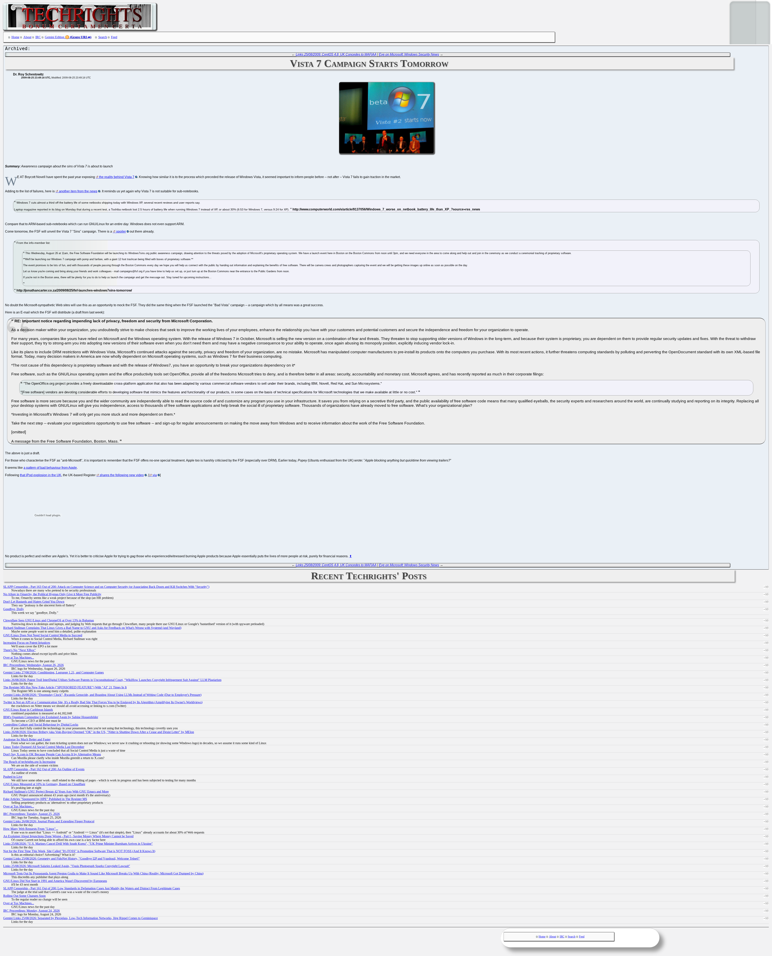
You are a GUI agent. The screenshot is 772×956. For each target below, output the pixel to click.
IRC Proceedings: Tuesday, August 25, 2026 (31, 814)
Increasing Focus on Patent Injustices (26, 642)
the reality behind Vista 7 (116, 177)
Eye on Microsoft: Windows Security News (409, 54)
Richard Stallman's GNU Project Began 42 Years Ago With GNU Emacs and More (56, 791)
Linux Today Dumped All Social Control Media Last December (43, 747)
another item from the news (78, 191)
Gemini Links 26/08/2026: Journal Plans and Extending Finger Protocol (48, 821)
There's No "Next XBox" (19, 650)
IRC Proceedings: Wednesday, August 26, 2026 (33, 665)
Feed (114, 37)
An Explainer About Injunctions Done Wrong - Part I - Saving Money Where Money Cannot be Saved (68, 836)
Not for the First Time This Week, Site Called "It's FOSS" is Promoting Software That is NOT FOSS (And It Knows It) (79, 851)
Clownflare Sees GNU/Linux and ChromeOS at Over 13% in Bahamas (48, 620)
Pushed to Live (12, 776)
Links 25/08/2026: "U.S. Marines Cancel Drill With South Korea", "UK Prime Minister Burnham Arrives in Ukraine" (78, 843)
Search (102, 37)
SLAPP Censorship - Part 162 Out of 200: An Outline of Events (43, 769)
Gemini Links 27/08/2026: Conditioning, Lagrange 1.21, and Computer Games (53, 672)
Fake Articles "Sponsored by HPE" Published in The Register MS (45, 799)
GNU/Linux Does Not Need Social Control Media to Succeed (42, 635)
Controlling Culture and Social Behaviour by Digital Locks (40, 724)
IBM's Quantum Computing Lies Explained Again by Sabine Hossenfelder (50, 717)
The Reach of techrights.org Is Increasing (29, 761)
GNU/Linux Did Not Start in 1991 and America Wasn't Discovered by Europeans (55, 881)
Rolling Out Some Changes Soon (24, 895)
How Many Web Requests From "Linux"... (30, 828)
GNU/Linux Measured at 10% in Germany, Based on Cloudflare (44, 784)
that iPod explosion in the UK (40, 475)
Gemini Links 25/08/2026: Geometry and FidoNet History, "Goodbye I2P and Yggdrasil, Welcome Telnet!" (71, 858)
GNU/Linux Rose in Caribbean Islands (28, 709)
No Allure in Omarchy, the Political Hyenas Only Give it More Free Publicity (52, 594)
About (27, 37)
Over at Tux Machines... (18, 657)
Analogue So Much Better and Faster (26, 739)
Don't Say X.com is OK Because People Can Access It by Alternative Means (52, 754)
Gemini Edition (54, 37)
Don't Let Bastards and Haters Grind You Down (33, 601)
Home (15, 37)
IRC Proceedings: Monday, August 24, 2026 (31, 910)
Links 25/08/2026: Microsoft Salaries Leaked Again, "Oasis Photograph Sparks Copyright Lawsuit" (66, 866)
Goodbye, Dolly (13, 609)
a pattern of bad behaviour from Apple (50, 467)
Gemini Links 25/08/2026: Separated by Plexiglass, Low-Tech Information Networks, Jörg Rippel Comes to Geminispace (80, 918)
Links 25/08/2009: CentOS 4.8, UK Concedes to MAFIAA (336, 54)
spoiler (121, 231)
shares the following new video (122, 475)
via (155, 475)
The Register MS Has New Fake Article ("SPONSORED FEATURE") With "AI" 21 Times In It (65, 687)
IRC (38, 37)
